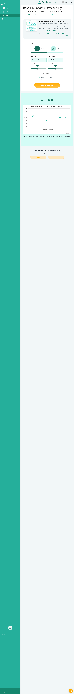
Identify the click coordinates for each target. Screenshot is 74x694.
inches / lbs (52, 78)
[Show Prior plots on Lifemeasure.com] (47, 132)
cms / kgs (42, 78)
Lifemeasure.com (51, 30)
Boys (36, 14)
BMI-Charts (30, 14)
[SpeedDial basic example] (71, 691)
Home (24, 14)
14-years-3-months (43, 14)
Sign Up (10, 691)
